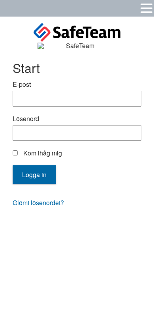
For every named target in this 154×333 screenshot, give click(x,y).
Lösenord (26, 118)
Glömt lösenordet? (38, 202)
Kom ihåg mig (42, 153)
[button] (146, 8)
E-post (22, 84)
